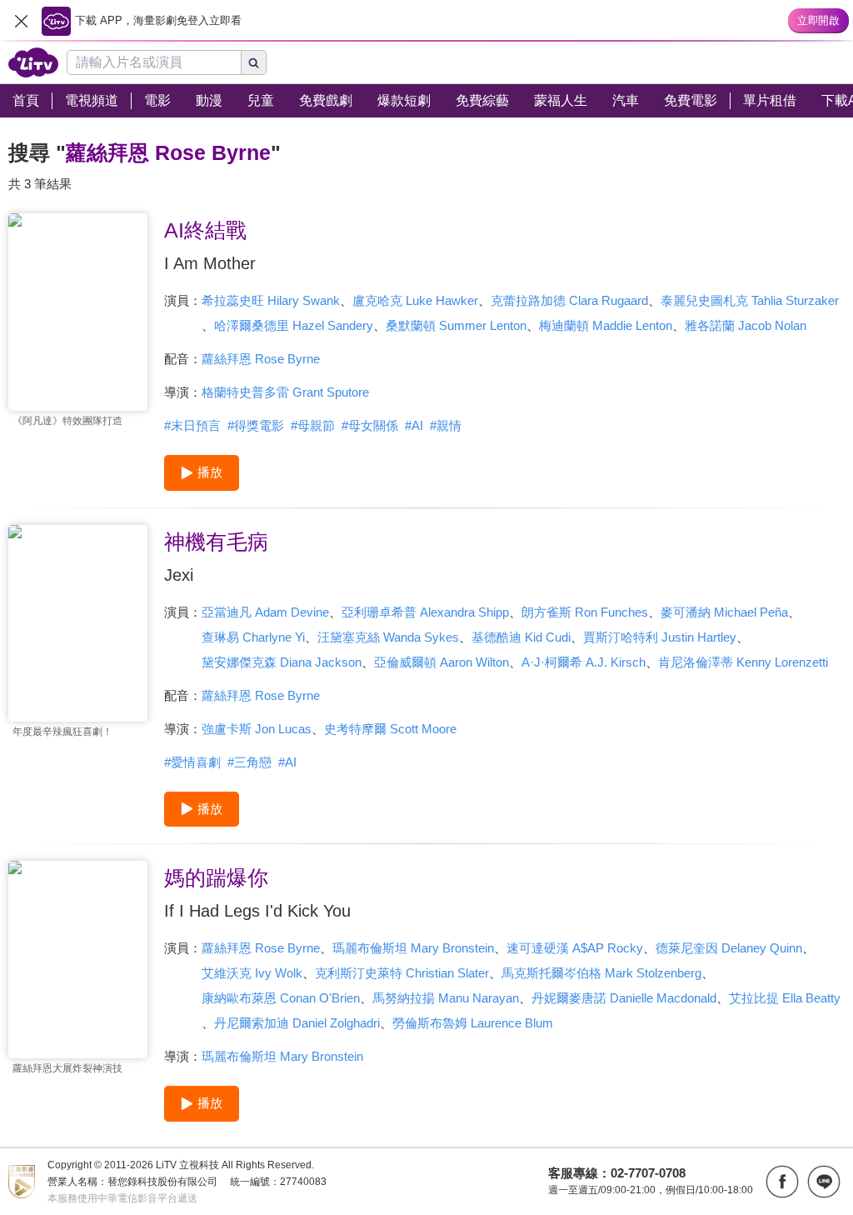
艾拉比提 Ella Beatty (785, 998)
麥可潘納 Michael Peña (724, 612)
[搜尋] (254, 62)
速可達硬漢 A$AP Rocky (574, 948)
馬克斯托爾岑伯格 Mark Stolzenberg (601, 973)
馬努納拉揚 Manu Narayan (445, 998)
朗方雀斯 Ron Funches (584, 612)
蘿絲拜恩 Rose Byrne (261, 359)
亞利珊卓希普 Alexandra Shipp (425, 612)
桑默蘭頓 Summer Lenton (456, 325)
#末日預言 (192, 425)
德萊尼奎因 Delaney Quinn (729, 948)
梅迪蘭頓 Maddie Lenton (605, 325)
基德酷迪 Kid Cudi (521, 637)
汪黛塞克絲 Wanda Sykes (388, 637)
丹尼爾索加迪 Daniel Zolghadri (297, 1023)
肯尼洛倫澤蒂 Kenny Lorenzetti (743, 662)
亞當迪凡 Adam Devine (265, 612)
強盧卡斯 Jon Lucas (257, 729)
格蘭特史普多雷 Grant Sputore (285, 392)
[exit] (21, 21)
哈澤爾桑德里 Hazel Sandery (293, 325)
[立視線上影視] (33, 63)
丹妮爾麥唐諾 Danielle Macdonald (623, 998)
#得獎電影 (255, 425)
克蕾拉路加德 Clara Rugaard (569, 300)
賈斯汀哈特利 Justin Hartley (659, 637)
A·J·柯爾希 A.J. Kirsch (583, 662)
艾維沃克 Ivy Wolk (252, 973)
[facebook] (782, 1181)
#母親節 (313, 425)
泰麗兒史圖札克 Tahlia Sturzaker (750, 300)
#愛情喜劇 (192, 762)
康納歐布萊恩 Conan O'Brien (281, 998)
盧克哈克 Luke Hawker (415, 300)
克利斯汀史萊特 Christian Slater (402, 973)
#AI (414, 425)
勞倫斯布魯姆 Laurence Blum (472, 1023)
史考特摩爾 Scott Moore (390, 729)
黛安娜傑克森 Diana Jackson (282, 662)
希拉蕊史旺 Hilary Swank (271, 300)
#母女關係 (370, 425)
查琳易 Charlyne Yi (253, 637)
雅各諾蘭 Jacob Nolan (745, 325)
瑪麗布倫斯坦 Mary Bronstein (413, 948)
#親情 (445, 425)
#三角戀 (249, 762)
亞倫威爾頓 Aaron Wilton (441, 662)
